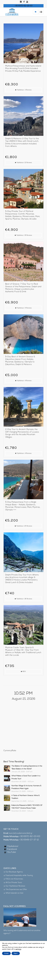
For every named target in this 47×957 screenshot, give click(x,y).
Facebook (12, 849)
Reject (16, 953)
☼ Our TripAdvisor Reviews (14, 886)
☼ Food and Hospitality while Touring (18, 875)
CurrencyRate (9, 751)
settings (18, 949)
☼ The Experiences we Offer (15, 889)
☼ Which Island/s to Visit (13, 893)
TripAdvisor (12, 846)
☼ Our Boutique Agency (13, 872)
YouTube (11, 852)
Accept (6, 953)
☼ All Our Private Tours (12, 882)
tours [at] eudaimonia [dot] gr (20, 833)
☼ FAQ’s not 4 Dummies (13, 879)
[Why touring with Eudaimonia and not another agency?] (19, 926)
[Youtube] (27, 2)
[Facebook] (24, 2)
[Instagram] (20, 2)
